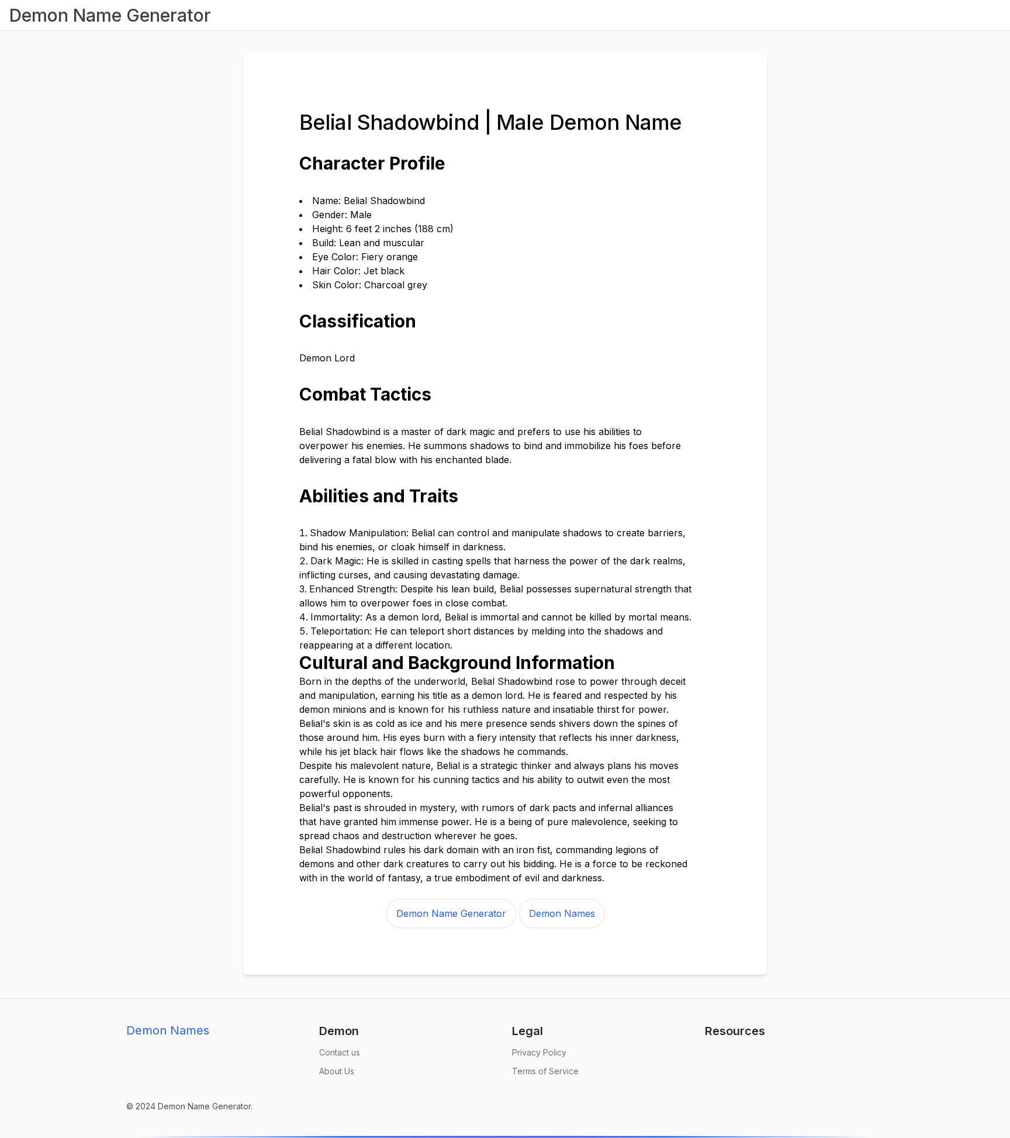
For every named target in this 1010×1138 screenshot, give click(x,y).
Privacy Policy (539, 1052)
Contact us (339, 1052)
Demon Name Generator (451, 913)
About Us (336, 1071)
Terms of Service (545, 1071)
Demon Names (562, 913)
